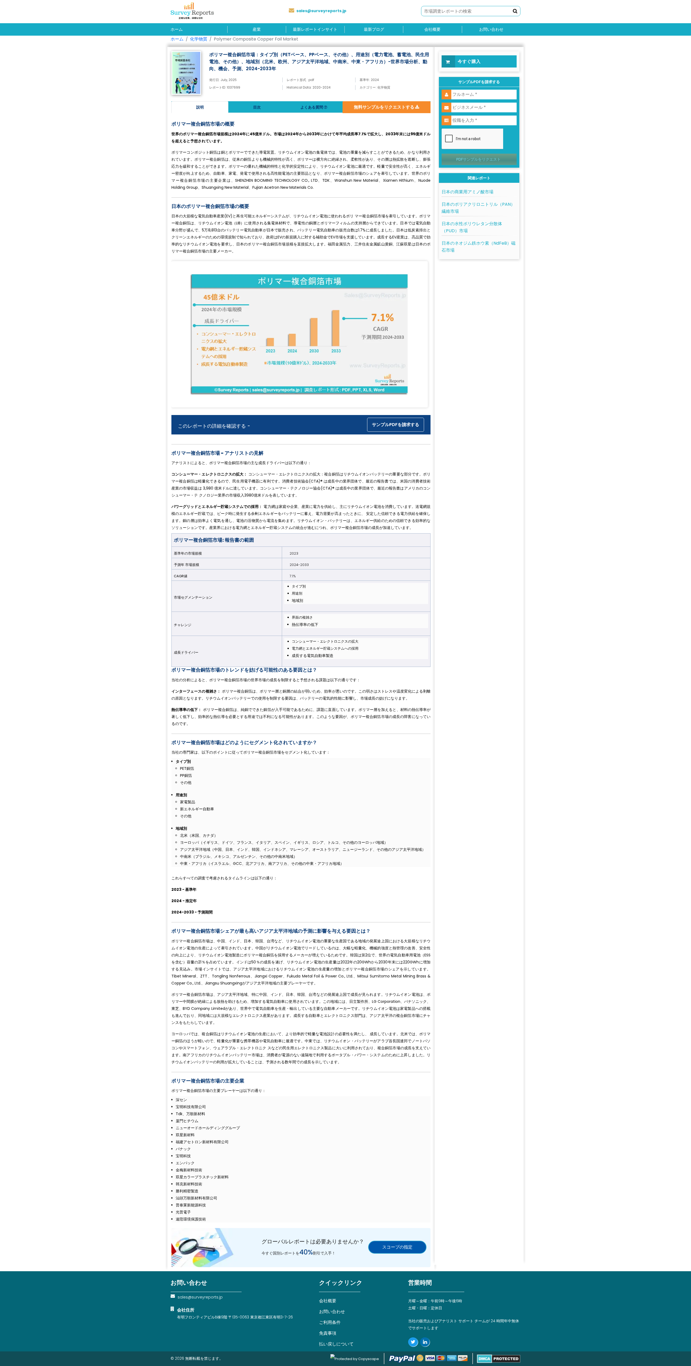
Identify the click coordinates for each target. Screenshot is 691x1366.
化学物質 (198, 39)
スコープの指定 (397, 1247)
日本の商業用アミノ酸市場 (467, 192)
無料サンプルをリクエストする (384, 107)
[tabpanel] (301, 668)
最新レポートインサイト (315, 29)
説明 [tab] (200, 107)
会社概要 (432, 29)
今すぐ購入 (469, 61)
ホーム (177, 29)
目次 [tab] (257, 107)
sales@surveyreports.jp (321, 11)
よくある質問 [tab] (312, 107)
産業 (257, 29)
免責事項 (327, 1333)
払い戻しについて (336, 1344)
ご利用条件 (330, 1322)
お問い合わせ (491, 29)
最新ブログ (374, 29)
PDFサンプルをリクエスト (478, 159)
